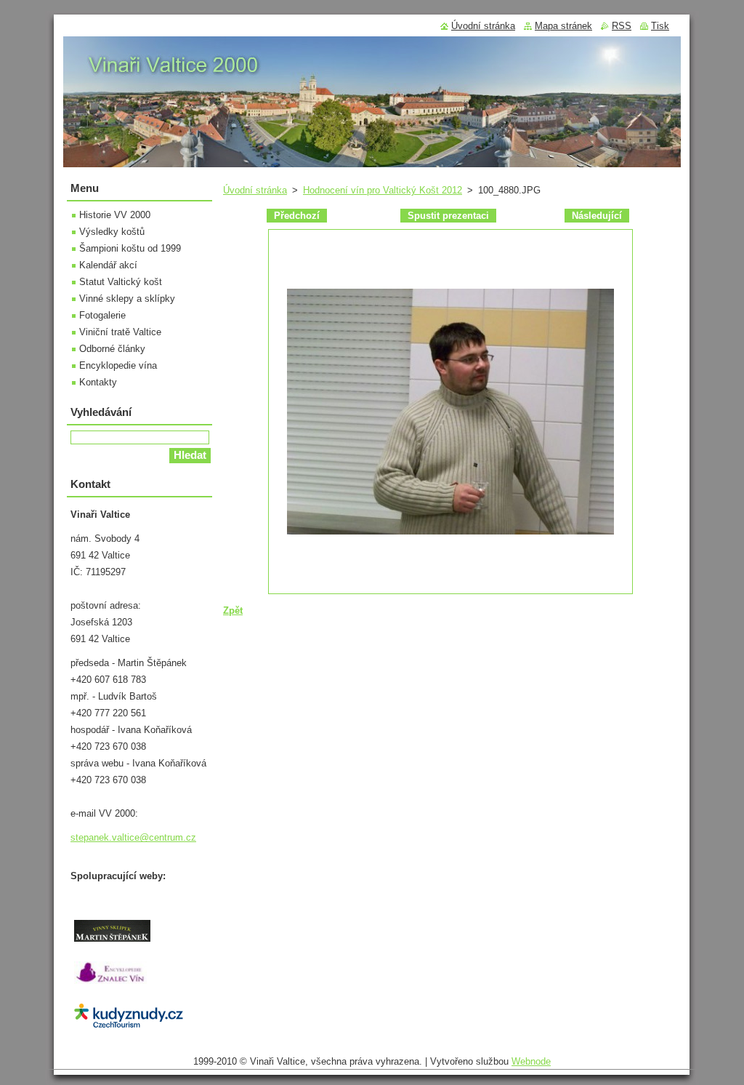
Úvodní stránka (255, 190)
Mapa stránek (563, 25)
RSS (621, 25)
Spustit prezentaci (448, 215)
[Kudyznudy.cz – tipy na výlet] (128, 1027)
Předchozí (297, 215)
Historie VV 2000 (114, 214)
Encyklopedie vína (118, 365)
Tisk (660, 25)
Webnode (531, 1061)
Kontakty (98, 382)
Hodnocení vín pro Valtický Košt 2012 (382, 190)
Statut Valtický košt (120, 281)
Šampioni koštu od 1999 (130, 248)
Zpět (233, 610)
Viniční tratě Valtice (120, 332)
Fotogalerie (102, 315)
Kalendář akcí (108, 265)
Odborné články (112, 348)
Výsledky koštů (112, 231)
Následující (597, 215)
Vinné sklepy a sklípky (127, 298)
